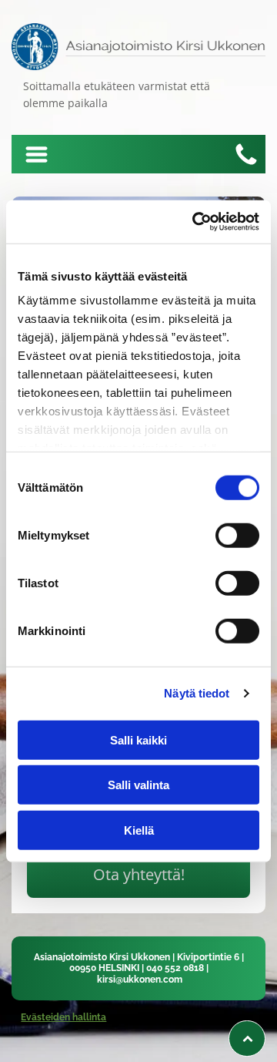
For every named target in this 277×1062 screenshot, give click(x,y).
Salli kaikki (138, 739)
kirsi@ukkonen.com (139, 979)
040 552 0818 (175, 968)
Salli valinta (138, 784)
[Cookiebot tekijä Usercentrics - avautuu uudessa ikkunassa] (195, 222)
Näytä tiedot (196, 693)
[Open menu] (36, 154)
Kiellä (139, 829)
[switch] (237, 535)
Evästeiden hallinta (63, 1017)
